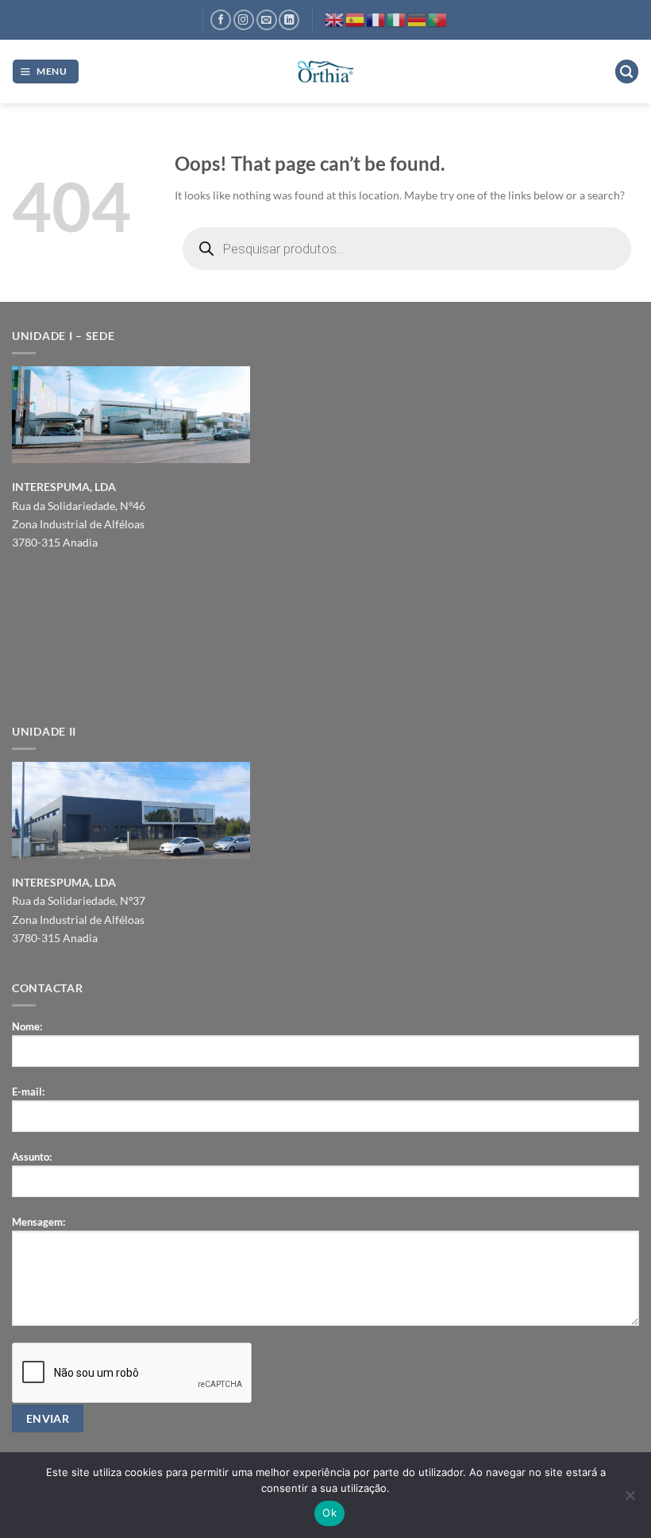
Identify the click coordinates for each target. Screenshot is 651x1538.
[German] (417, 19)
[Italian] (397, 19)
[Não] (629, 1500)
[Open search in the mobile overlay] (407, 248)
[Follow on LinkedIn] (289, 20)
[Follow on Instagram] (243, 20)
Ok (329, 1512)
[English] (335, 19)
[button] (46, 71)
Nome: (27, 1026)
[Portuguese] (438, 19)
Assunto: (32, 1156)
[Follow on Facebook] (220, 20)
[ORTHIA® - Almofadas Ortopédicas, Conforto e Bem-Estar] (325, 72)
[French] (376, 19)
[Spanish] (355, 19)
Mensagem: (38, 1221)
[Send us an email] (266, 20)
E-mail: (28, 1091)
